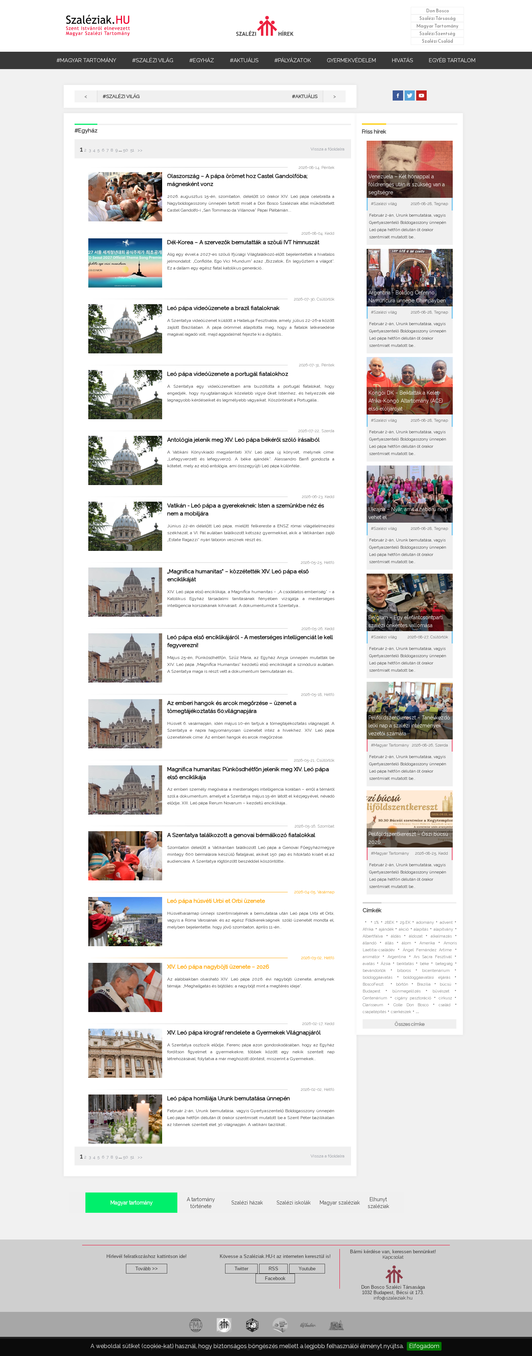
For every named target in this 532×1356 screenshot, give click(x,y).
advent (446, 922)
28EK (389, 922)
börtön (402, 984)
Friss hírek (374, 131)
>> (139, 150)
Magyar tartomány (131, 1203)
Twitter (241, 1268)
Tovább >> (146, 1268)
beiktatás (405, 963)
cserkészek (401, 1011)
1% (376, 922)
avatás (369, 963)
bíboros (404, 970)
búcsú (445, 984)
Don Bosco (437, 10)
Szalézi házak (247, 1203)
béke (424, 963)
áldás (396, 936)
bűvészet (440, 991)
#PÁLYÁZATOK (292, 60)
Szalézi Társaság (437, 18)
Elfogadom (424, 1346)
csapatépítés (374, 1011)
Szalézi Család (437, 41)
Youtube (307, 1268)
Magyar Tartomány (437, 25)
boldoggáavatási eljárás (426, 977)
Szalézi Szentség (437, 33)
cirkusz (445, 998)
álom (406, 943)
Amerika (427, 943)
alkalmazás (441, 936)
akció (404, 929)
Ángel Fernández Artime (427, 950)
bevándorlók (374, 970)
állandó (369, 943)
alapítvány (443, 929)
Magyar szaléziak (340, 1203)
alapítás (421, 929)
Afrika (368, 929)
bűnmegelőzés (406, 991)
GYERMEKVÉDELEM (351, 60)
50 (125, 150)
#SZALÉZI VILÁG (152, 60)
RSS (273, 1268)
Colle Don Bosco (410, 1005)
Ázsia (385, 963)
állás (389, 943)
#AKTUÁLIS (244, 60)
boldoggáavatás (377, 977)
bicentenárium (436, 970)
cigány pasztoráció (413, 998)
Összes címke (410, 1024)
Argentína (397, 957)
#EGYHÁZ (201, 60)
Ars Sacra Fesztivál (433, 957)
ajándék (386, 929)
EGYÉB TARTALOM (452, 60)
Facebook (275, 1278)
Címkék (372, 910)
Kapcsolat (393, 1257)
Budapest (371, 991)
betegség (444, 963)
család (445, 1005)
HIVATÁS (402, 60)
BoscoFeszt (375, 984)
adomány (425, 922)
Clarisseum (373, 1005)
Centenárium (375, 998)
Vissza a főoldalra (328, 149)
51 (132, 150)
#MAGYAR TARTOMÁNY (86, 60)
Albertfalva (373, 936)
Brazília (424, 984)
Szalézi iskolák (293, 1203)
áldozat (416, 936)
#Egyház (86, 130)
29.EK (405, 922)
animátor (371, 957)
